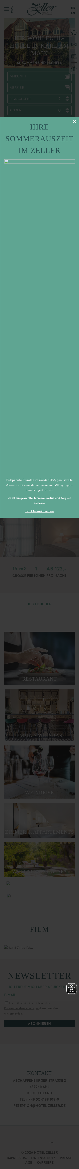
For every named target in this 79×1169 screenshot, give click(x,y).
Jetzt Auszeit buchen (39, 511)
